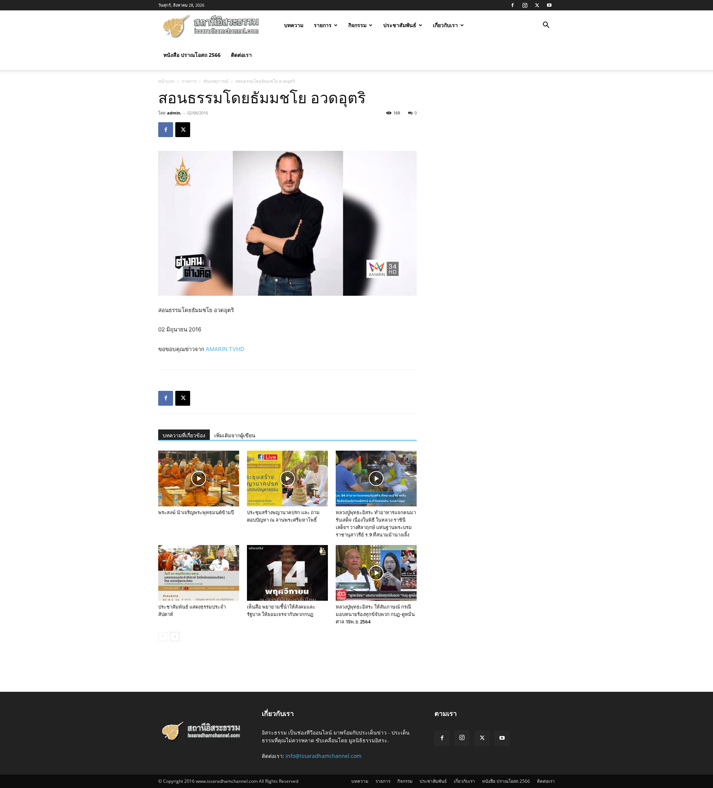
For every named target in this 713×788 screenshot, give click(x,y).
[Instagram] (524, 5)
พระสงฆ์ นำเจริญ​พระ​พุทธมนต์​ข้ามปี (196, 512)
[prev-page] (162, 636)
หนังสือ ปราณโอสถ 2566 (192, 54)
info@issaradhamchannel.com (323, 755)
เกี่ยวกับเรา (445, 25)
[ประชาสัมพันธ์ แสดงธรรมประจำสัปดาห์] (198, 573)
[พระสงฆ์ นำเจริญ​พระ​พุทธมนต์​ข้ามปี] (198, 478)
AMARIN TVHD (225, 349)
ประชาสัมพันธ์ (399, 25)
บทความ (293, 25)
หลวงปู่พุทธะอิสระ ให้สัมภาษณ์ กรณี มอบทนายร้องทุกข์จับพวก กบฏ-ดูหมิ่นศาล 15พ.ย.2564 (375, 614)
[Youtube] (549, 5)
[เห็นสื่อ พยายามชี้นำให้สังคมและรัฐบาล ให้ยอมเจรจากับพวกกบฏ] (287, 573)
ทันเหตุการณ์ (216, 81)
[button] (546, 25)
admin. (174, 113)
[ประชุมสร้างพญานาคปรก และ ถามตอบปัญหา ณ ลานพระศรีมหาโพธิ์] (287, 478)
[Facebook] (512, 5)
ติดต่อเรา (241, 54)
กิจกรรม (357, 25)
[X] (537, 5)
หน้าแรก (166, 81)
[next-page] (174, 636)
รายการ (323, 25)
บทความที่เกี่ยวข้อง (184, 435)
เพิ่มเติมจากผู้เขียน (234, 435)
